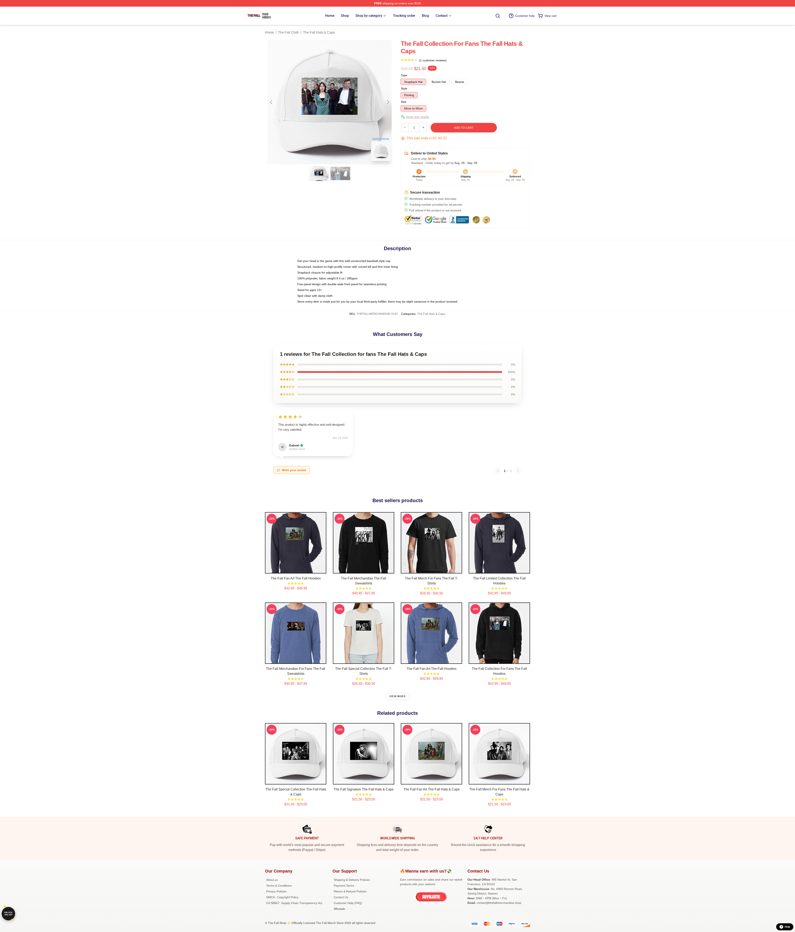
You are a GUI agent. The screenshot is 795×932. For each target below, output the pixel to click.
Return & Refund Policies (350, 891)
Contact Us (341, 897)
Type (404, 75)
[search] (498, 16)
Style (404, 88)
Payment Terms (344, 885)
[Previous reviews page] (497, 471)
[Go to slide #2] (340, 173)
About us (272, 879)
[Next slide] (387, 102)
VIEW (295, 569)
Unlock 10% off (8, 913)
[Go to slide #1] (319, 173)
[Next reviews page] (518, 471)
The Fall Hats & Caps (319, 32)
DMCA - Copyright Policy (282, 897)
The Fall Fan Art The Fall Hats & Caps (432, 789)
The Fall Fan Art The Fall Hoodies (296, 578)
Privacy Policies (276, 891)
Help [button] (787, 926)
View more (397, 696)
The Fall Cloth (288, 32)
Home (269, 32)
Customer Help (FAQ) (348, 903)
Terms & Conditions (279, 885)
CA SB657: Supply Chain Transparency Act (294, 903)
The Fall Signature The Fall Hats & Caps (364, 789)
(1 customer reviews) (433, 60)
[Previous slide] (271, 102)
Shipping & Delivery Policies (352, 879)
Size (403, 101)
